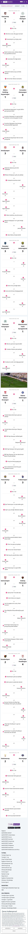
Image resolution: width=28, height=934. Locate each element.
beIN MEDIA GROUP (6, 833)
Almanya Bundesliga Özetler (8, 904)
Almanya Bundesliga (7, 869)
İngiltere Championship (7, 878)
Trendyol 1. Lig (5, 857)
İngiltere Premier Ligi (7, 861)
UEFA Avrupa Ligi (6, 865)
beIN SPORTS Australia (7, 839)
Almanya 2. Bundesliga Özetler (9, 908)
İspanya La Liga (5, 874)
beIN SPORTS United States (8, 835)
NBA (3, 890)
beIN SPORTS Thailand (7, 843)
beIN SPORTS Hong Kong (8, 841)
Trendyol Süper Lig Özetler (8, 897)
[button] (8, 2)
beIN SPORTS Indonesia (7, 847)
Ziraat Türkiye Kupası (7, 859)
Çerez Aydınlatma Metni (16, 925)
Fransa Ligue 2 (5, 882)
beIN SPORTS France (7, 837)
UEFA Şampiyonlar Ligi (7, 863)
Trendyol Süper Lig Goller (8, 895)
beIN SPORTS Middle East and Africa (10, 849)
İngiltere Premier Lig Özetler (9, 901)
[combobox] (7, 6)
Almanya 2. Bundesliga (7, 880)
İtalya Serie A (5, 876)
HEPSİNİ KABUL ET (7, 928)
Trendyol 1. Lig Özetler (7, 899)
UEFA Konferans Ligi (6, 867)
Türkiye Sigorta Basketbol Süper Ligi (10, 888)
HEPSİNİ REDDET (20, 928)
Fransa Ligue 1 (5, 872)
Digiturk (4, 831)
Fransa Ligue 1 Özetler (7, 906)
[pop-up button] (23, 386)
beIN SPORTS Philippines (8, 845)
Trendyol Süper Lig (6, 855)
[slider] (14, 383)
